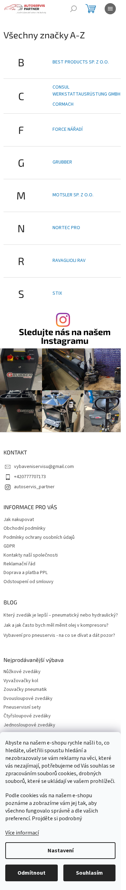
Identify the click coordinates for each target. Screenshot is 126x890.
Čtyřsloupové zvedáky (27, 716)
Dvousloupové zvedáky (28, 698)
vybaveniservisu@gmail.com (44, 466)
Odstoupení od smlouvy (29, 581)
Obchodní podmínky (25, 528)
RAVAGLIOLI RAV (68, 260)
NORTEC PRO (66, 227)
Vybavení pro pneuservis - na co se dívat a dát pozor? (59, 635)
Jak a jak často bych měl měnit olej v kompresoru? (56, 625)
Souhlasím (89, 873)
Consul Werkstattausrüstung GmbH (86, 90)
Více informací (22, 833)
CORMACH (63, 104)
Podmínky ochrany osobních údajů (39, 537)
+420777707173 (30, 476)
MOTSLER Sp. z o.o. (72, 194)
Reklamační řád (19, 563)
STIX (57, 293)
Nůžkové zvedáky (22, 671)
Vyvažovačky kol (21, 681)
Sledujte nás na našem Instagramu (65, 336)
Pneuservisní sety (22, 707)
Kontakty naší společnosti (31, 555)
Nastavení (61, 850)
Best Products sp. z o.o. (80, 62)
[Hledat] (73, 9)
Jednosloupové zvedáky (29, 725)
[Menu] (110, 9)
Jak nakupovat (19, 519)
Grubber (62, 162)
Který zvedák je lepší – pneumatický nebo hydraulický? (61, 615)
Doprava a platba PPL (26, 572)
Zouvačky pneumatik (25, 689)
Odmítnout (32, 873)
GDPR (9, 546)
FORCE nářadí (67, 129)
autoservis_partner (34, 486)
